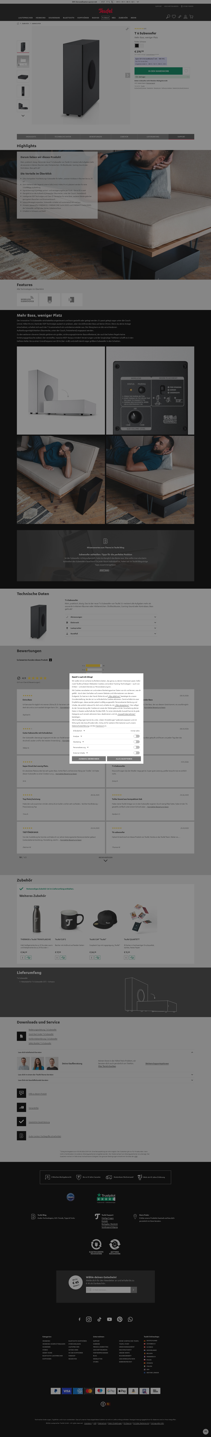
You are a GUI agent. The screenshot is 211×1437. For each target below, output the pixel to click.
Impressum (100, 726)
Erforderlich (77, 731)
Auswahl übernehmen (89, 759)
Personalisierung (79, 747)
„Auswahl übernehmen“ (126, 714)
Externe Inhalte (79, 753)
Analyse (76, 736)
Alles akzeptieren (124, 759)
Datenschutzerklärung (80, 726)
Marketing (77, 742)
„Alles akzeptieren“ (122, 705)
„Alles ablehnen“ (114, 696)
